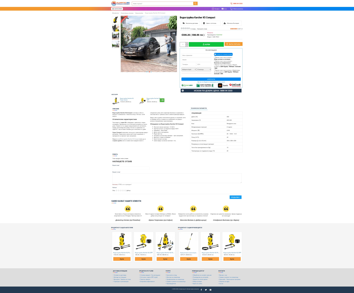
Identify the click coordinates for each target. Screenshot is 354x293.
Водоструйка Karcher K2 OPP (153, 99)
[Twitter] (206, 290)
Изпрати (211, 79)
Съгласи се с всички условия (224, 54)
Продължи (235, 197)
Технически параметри (199, 108)
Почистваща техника (127, 13)
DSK (216, 68)
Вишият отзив (116, 172)
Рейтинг (114, 187)
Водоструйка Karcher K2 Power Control (127, 99)
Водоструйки (139, 13)
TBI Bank (231, 66)
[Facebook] (201, 290)
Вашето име (115, 165)
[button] (146, 71)
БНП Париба (224, 66)
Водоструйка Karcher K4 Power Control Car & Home (166, 252)
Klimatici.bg (115, 13)
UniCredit (238, 66)
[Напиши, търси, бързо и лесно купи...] (195, 3)
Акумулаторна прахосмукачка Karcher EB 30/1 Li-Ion (189, 252)
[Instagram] (210, 290)
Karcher (219, 34)
